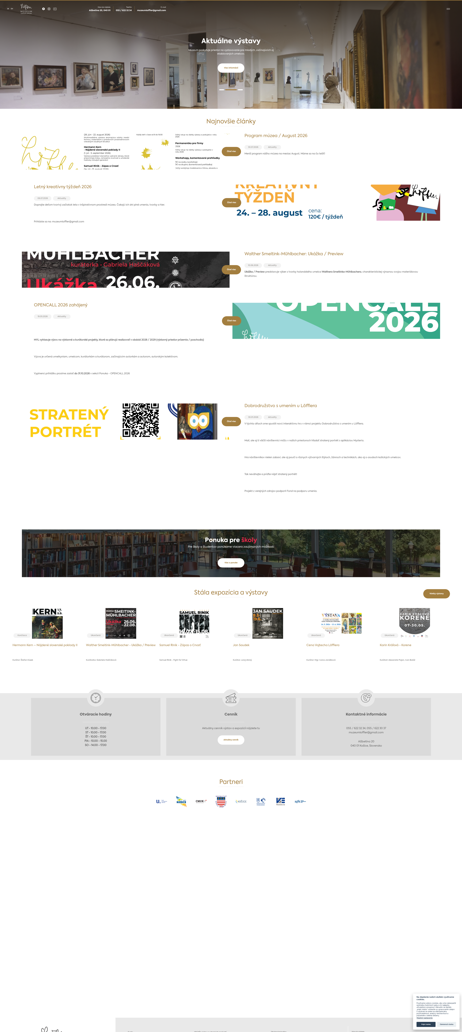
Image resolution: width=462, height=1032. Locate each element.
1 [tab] (221, 89)
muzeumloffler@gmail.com (151, 11)
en (12, 9)
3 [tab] (240, 89)
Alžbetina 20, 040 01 (99, 11)
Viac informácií (231, 68)
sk (8, 9)
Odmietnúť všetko (446, 1024)
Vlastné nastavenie (425, 1018)
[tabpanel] (231, 54)
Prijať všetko (426, 1024)
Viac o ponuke (231, 563)
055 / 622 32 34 (124, 11)
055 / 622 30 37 (376, 728)
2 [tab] (231, 89)
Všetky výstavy (437, 594)
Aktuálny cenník (231, 740)
